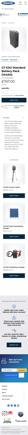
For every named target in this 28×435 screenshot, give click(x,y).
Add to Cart (14, 100)
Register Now (14, 345)
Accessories (11, 22)
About (4, 392)
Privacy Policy (5, 429)
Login (16, 105)
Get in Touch (6, 399)
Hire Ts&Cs (18, 429)
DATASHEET (5, 59)
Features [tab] (6, 118)
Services (4, 389)
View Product (14, 195)
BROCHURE (13, 59)
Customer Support (7, 396)
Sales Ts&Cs (12, 429)
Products (4, 22)
